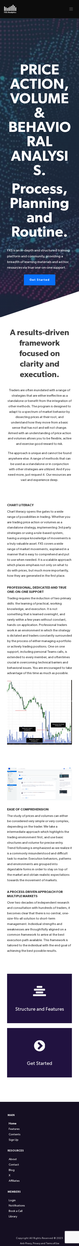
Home (12, 1123)
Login (12, 1200)
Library (13, 1216)
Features (14, 1129)
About (13, 1159)
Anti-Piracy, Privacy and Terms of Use (39, 1243)
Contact (14, 1164)
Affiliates (14, 1180)
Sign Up (13, 1140)
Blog (12, 1170)
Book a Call (15, 1211)
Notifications (17, 1205)
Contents (14, 1134)
